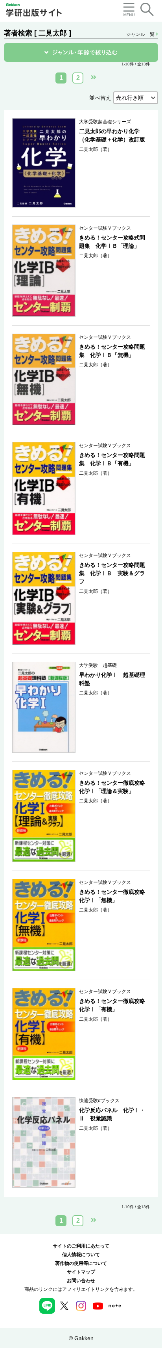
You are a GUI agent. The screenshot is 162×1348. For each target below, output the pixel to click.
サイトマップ (81, 1272)
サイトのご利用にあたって (81, 1246)
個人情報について (81, 1254)
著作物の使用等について (81, 1263)
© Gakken (81, 1338)
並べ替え (100, 98)
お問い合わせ (81, 1280)
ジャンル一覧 (141, 34)
